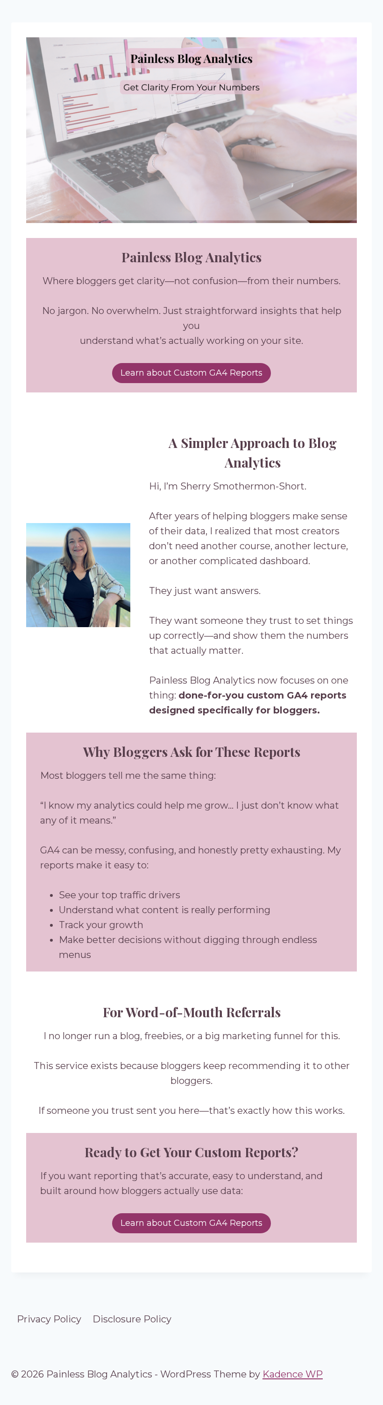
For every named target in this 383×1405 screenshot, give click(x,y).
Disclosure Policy (131, 1319)
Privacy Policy (49, 1319)
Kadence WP (292, 1374)
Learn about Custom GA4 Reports (191, 373)
